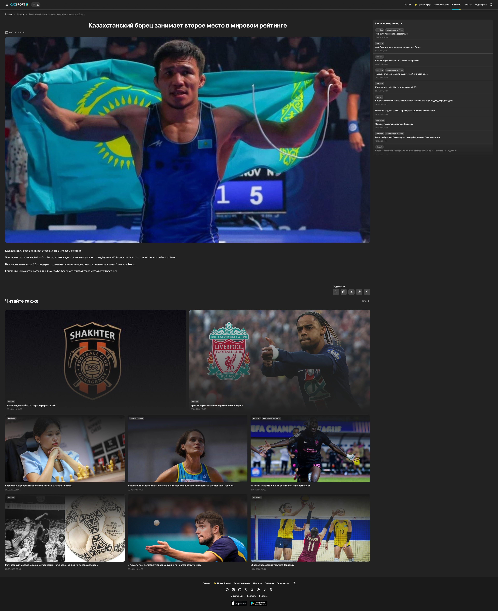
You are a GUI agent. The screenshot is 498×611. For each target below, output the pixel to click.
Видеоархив (481, 4)
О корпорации (237, 596)
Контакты (251, 596)
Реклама (263, 596)
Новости (456, 4)
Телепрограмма (441, 4)
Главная (407, 4)
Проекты (468, 4)
